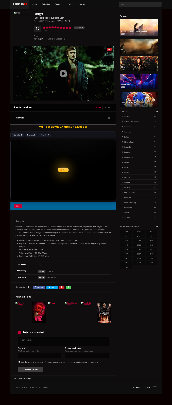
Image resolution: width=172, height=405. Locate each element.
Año (70, 4)
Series (82, 4)
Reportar (98, 107)
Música (127, 187)
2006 (139, 258)
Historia (127, 177)
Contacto (136, 388)
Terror (36, 36)
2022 (139, 236)
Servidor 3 (45, 135)
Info (17, 206)
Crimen (127, 152)
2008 (151, 254)
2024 (151, 232)
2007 (126, 258)
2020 (126, 241)
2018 (151, 241)
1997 (139, 263)
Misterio (127, 182)
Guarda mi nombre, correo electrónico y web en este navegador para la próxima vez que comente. (59, 362)
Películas (46, 4)
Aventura (127, 132)
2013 (139, 249)
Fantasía (127, 172)
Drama (126, 162)
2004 (151, 258)
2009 (139, 254)
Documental (128, 157)
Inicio (34, 4)
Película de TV (129, 192)
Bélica (126, 137)
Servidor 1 (18, 135)
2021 (151, 236)
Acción (127, 117)
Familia (126, 167)
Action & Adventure (131, 122)
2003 (126, 263)
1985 (126, 267)
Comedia (127, 147)
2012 (151, 249)
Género (58, 4)
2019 (139, 241)
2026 (126, 232)
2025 (139, 232)
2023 (126, 236)
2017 (126, 245)
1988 (151, 263)
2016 (139, 245)
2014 (126, 249)
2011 (126, 254)
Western (127, 218)
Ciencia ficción (129, 142)
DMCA (147, 388)
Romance (127, 197)
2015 (151, 245)
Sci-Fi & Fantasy (130, 203)
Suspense (128, 208)
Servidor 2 (31, 135)
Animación (128, 127)
